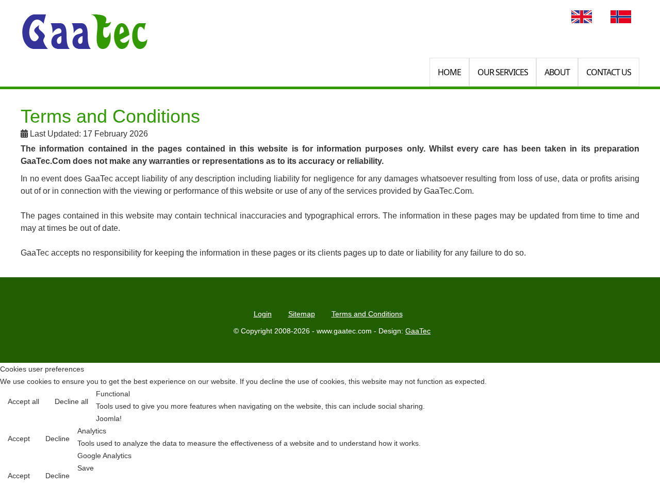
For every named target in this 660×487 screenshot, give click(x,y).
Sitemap (301, 314)
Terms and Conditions (367, 314)
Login (263, 314)
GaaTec (418, 331)
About (557, 72)
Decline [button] (57, 438)
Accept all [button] (23, 401)
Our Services (502, 72)
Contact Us (608, 72)
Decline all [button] (71, 401)
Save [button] (85, 468)
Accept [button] (19, 438)
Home (449, 72)
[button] (630, 457)
